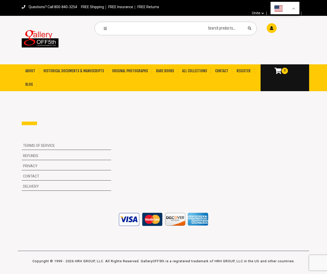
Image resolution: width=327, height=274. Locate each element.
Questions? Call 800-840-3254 (53, 7)
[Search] (249, 28)
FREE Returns (148, 7)
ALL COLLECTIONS (194, 70)
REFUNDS (30, 156)
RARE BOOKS (165, 70)
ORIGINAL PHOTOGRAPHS (130, 70)
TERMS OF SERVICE (39, 146)
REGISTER (244, 70)
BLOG (29, 84)
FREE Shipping (92, 7)
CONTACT (221, 70)
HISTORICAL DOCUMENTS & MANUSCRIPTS (73, 70)
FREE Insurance (120, 7)
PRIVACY (30, 166)
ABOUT (30, 70)
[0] (276, 71)
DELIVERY (31, 186)
